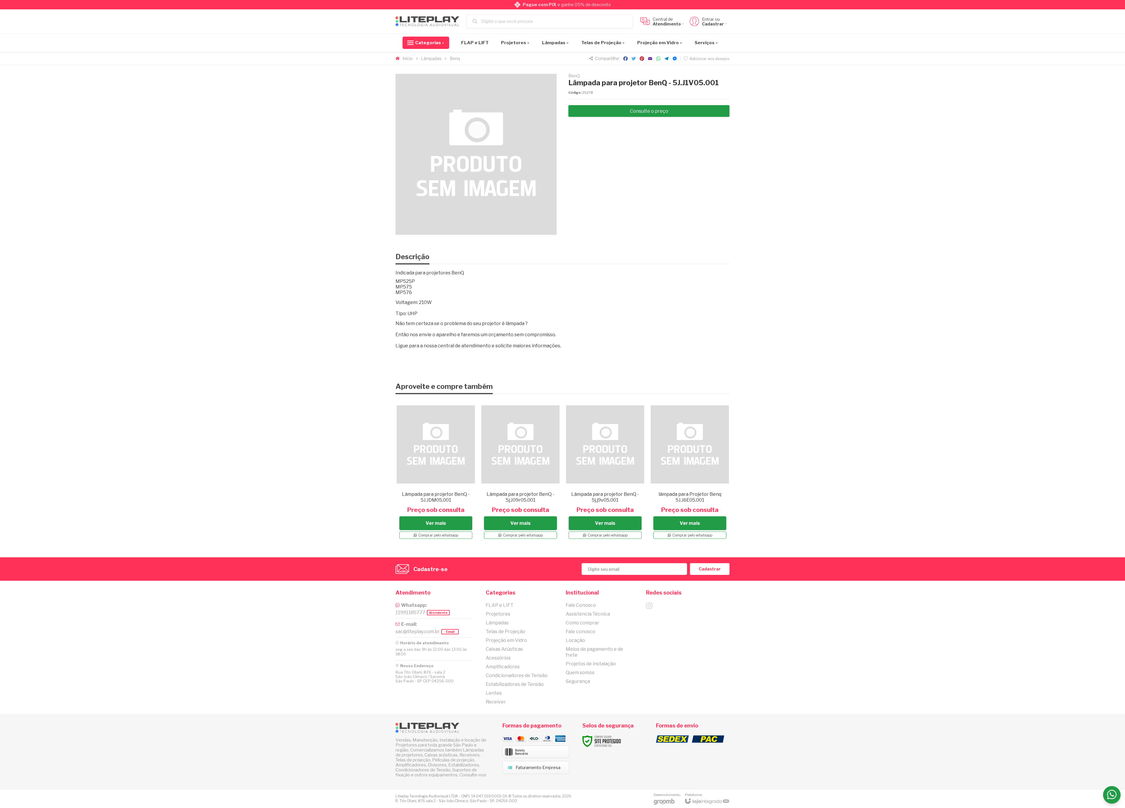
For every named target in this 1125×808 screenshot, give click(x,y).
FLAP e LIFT (500, 605)
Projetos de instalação (591, 664)
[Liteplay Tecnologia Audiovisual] (428, 21)
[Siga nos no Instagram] (649, 605)
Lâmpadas (431, 58)
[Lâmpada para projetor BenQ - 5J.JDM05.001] (436, 471)
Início (408, 58)
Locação (575, 640)
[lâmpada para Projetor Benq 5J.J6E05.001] (690, 471)
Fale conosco (580, 631)
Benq (455, 58)
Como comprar (582, 623)
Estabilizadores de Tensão (515, 684)
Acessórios (498, 658)
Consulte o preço (649, 111)
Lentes (494, 693)
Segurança (578, 681)
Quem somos (580, 672)
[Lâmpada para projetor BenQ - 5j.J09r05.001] (520, 471)
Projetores (498, 614)
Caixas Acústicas (504, 649)
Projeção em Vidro (506, 640)
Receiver (496, 702)
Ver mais (436, 523)
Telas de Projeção (505, 631)
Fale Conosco (581, 605)
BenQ (574, 76)
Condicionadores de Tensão (517, 675)
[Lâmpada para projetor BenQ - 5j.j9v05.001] (605, 471)
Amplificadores (503, 666)
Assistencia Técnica (588, 614)
